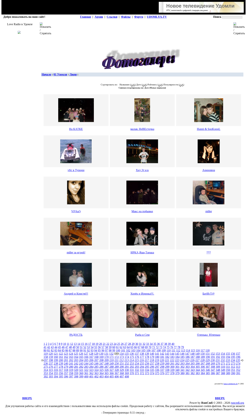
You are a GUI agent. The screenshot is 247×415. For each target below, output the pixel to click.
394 (56, 376)
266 (197, 363)
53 (88, 347)
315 (51, 369)
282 (81, 366)
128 (91, 353)
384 (203, 373)
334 (147, 369)
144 (172, 353)
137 (137, 353)
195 (233, 356)
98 (110, 350)
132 (111, 353)
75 (168, 347)
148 (192, 353)
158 (46, 356)
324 (96, 369)
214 (131, 360)
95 (99, 350)
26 (122, 343)
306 (203, 366)
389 (228, 373)
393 (51, 376)
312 (233, 366)
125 (76, 353)
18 (93, 343)
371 (137, 373)
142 (162, 353)
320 (76, 369)
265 (192, 363)
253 (132, 363)
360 (81, 373)
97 (106, 350)
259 (162, 363)
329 (122, 369)
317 (61, 369)
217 (147, 360)
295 (147, 366)
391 (238, 373)
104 (138, 350)
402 (96, 376)
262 (177, 363)
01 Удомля (60, 74)
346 (208, 369)
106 (148, 350)
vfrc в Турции (76, 170)
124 (71, 353)
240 (66, 363)
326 (106, 369)
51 (81, 347)
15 (82, 343)
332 (137, 369)
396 (66, 376)
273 (233, 363)
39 (169, 343)
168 (96, 356)
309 (218, 366)
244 (86, 363)
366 (111, 373)
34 (151, 343)
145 (177, 353)
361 (86, 373)
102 (128, 350)
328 (116, 369)
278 (61, 366)
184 (177, 356)
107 (153, 350)
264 (187, 363)
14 (78, 343)
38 (165, 343)
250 (116, 363)
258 (157, 363)
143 (167, 353)
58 (106, 347)
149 (197, 353)
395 (61, 376)
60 (113, 347)
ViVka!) (76, 211)
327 (111, 369)
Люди (73, 74)
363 (96, 373)
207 (96, 360)
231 (218, 360)
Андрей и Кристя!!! (76, 293)
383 (197, 373)
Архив (99, 16)
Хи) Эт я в (142, 170)
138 (142, 353)
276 (51, 366)
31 (140, 343)
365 (106, 373)
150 (202, 353)
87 (70, 350)
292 (132, 366)
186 (187, 356)
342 (187, 369)
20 (100, 343)
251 (122, 363)
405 (111, 376)
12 (71, 343)
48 (70, 347)
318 (66, 369)
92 (88, 350)
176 (137, 356)
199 (56, 360)
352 (238, 369)
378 (172, 373)
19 (96, 343)
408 (127, 376)
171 (111, 356)
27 (125, 343)
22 (107, 343)
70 (149, 347)
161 (61, 356)
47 (66, 347)
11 (68, 343)
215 (137, 360)
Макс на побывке (142, 211)
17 (89, 343)
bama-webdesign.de (230, 384)
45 (59, 347)
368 (122, 373)
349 (223, 369)
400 (86, 376)
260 (167, 363)
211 (116, 360)
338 (167, 369)
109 (163, 350)
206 (91, 360)
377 (167, 373)
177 (142, 356)
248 (106, 363)
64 (128, 347)
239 (61, 363)
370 (132, 373)
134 (121, 353)
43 (52, 347)
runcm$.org (237, 402)
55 (95, 347)
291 (127, 366)
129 (96, 353)
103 (133, 350)
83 (55, 350)
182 (167, 356)
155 (228, 353)
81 (48, 350)
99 (113, 350)
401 (91, 376)
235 (238, 360)
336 (157, 369)
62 (121, 347)
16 (86, 343)
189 (203, 356)
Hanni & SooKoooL (208, 129)
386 (213, 373)
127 (86, 353)
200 (61, 360)
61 (117, 347)
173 (122, 356)
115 (193, 350)
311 (228, 366)
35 (154, 343)
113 (183, 350)
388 (223, 373)
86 (66, 350)
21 (104, 343)
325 (101, 369)
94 (95, 350)
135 (126, 353)
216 (142, 360)
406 (116, 376)
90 (81, 350)
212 (121, 360)
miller (208, 211)
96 (102, 350)
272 (228, 363)
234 (233, 360)
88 (74, 350)
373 (147, 373)
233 (228, 360)
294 (142, 366)
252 (127, 363)
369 (127, 373)
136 (131, 353)
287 (106, 366)
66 (135, 347)
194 (228, 356)
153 (218, 353)
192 (218, 356)
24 (115, 343)
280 (71, 366)
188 (197, 356)
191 (213, 356)
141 (157, 353)
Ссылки (112, 16)
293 (137, 366)
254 (137, 363)
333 (142, 369)
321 (81, 369)
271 (223, 363)
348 (218, 369)
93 (92, 350)
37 (162, 343)
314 (46, 369)
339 (172, 369)
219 (157, 360)
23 (111, 343)
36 (158, 343)
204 (81, 360)
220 (162, 360)
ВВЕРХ (27, 398)
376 (162, 373)
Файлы (126, 16)
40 (172, 343)
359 (76, 373)
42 (48, 347)
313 (238, 366)
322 (86, 369)
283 (86, 366)
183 (172, 356)
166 (86, 356)
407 (122, 376)
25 (118, 343)
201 (66, 360)
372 (142, 373)
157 (238, 353)
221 (167, 360)
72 (157, 347)
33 (147, 343)
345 (203, 369)
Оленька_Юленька (208, 334)
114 (188, 350)
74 (164, 347)
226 (192, 360)
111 (173, 350)
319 (71, 369)
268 (208, 363)
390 (233, 373)
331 (132, 369)
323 (91, 369)
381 (187, 373)
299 (167, 366)
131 (106, 353)
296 (152, 366)
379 (177, 373)
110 (169, 350)
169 (101, 356)
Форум (138, 16)
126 (81, 353)
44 (55, 347)
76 (171, 347)
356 (61, 373)
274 (238, 363)
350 (228, 369)
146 (182, 353)
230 (212, 360)
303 (187, 366)
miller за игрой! (76, 252)
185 (182, 356)
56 (99, 347)
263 (182, 363)
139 (147, 353)
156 (233, 353)
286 (101, 366)
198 (51, 360)
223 (177, 360)
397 (71, 376)
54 (92, 347)
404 (106, 376)
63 (124, 347)
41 (45, 347)
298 (162, 366)
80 (45, 350)
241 (71, 363)
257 (152, 363)
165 (81, 356)
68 (142, 347)
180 (157, 356)
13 (75, 343)
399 (81, 376)
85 (63, 350)
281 (76, 366)
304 (192, 366)
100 (118, 350)
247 (101, 363)
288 (111, 366)
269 (213, 363)
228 (202, 360)
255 (142, 363)
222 (172, 360)
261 (172, 363)
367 (116, 373)
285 (96, 366)
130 (101, 353)
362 (91, 373)
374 (152, 373)
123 (66, 353)
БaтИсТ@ (209, 293)
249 (111, 363)
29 (133, 343)
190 (208, 356)
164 (76, 356)
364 (101, 373)
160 (56, 356)
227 (197, 360)
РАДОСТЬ (75, 334)
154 (223, 353)
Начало (46, 74)
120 (50, 353)
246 (96, 363)
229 (207, 360)
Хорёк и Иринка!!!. (142, 293)
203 (76, 360)
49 (74, 347)
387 (218, 373)
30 (136, 343)
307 (208, 366)
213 (126, 360)
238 (56, 363)
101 (123, 350)
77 (175, 347)
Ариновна (208, 170)
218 (152, 360)
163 (71, 356)
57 (102, 347)
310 (223, 366)
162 (66, 356)
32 (143, 343)
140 (152, 353)
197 (46, 360)
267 (203, 363)
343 (192, 369)
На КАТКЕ (76, 129)
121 (56, 353)
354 (51, 373)
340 (177, 369)
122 (61, 353)
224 (182, 360)
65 (131, 347)
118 (207, 350)
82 (52, 350)
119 (46, 353)
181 (162, 356)
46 (63, 347)
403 (101, 376)
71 (153, 347)
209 (106, 360)
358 (71, 373)
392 (46, 376)
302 (182, 366)
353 (46, 373)
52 (84, 347)
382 (192, 373)
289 (116, 366)
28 (129, 343)
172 (116, 356)
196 (238, 356)
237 (51, 363)
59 (110, 347)
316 (56, 369)
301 (177, 366)
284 (91, 366)
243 (81, 363)
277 (56, 366)
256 (147, 363)
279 (66, 366)
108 (158, 350)
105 (143, 350)
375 (157, 373)
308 (213, 366)
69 (146, 347)
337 (162, 369)
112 (178, 350)
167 (91, 356)
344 (197, 369)
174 (127, 356)
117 (203, 350)
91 (84, 350)
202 (71, 360)
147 (187, 353)
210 (111, 360)
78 (178, 347)
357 (66, 373)
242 (76, 363)
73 (160, 347)
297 (157, 366)
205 (86, 360)
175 (132, 356)
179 (152, 356)
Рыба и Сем (142, 334)
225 (187, 360)
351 (233, 369)
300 (172, 366)
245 (91, 363)
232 (223, 360)
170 (106, 356)
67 (139, 347)
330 (127, 369)
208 (101, 360)
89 (77, 350)
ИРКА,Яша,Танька (142, 252)
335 (152, 369)
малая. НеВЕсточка (142, 129)
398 (76, 376)
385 (208, 373)
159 (51, 356)
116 (198, 350)
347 (213, 369)
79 (182, 347)
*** (208, 252)
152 (212, 353)
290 (122, 366)
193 (223, 356)
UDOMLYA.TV (157, 16)
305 (197, 366)
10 (64, 343)
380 (182, 373)
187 (192, 356)
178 (147, 356)
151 (207, 353)
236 (46, 363)
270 (218, 363)
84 (59, 350)
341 (182, 369)
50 (77, 347)
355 (56, 373)
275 (46, 366)
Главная (85, 16)
